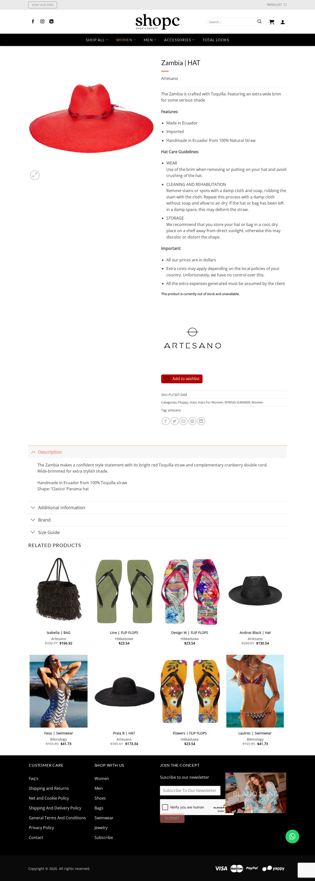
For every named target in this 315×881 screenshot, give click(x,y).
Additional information (61, 507)
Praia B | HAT (124, 733)
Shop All (95, 40)
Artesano (169, 78)
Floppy (183, 402)
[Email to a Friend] (183, 421)
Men (148, 40)
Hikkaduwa (124, 639)
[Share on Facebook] (166, 421)
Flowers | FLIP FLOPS (190, 733)
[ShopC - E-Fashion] (157, 21)
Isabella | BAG (58, 632)
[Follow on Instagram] (42, 21)
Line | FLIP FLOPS (124, 632)
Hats (193, 402)
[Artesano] (193, 340)
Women (124, 40)
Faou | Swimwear (58, 733)
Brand (44, 520)
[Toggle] (33, 452)
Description (50, 452)
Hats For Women (210, 402)
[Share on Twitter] (175, 421)
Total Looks (216, 40)
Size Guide (49, 532)
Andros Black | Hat (255, 632)
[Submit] (259, 22)
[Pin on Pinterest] (192, 421)
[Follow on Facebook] (33, 21)
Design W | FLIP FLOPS (189, 632)
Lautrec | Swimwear (255, 733)
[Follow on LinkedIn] (51, 21)
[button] (272, 22)
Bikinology (58, 739)
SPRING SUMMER (237, 402)
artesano (174, 410)
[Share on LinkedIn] (201, 421)
